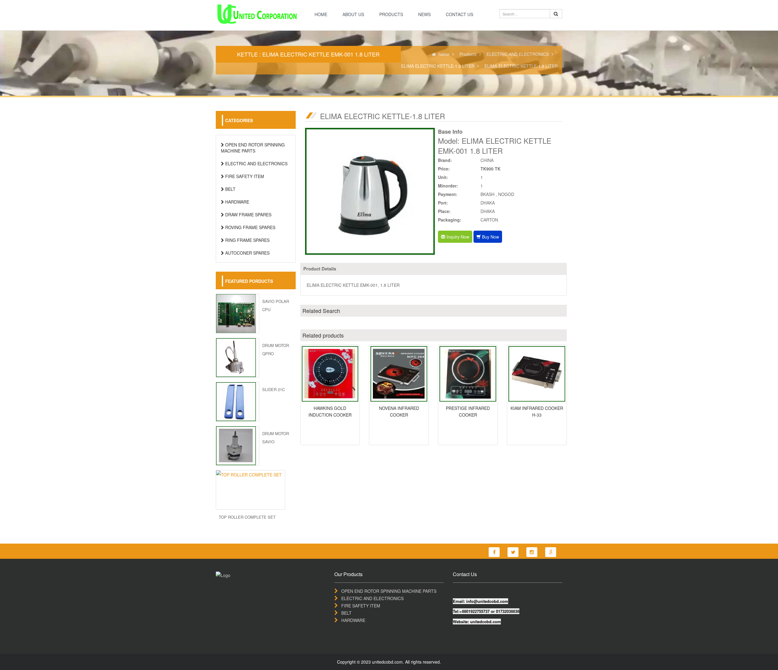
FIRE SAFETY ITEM (244, 176)
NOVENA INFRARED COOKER (399, 411)
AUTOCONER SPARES (247, 253)
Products (391, 14)
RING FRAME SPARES (247, 240)
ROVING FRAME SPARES (249, 227)
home (321, 14)
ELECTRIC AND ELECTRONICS (518, 54)
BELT (230, 189)
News (424, 14)
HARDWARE (236, 202)
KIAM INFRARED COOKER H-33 (537, 411)
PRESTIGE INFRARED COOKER (468, 411)
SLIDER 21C (273, 389)
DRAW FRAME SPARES (247, 214)
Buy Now (490, 237)
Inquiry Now (457, 237)
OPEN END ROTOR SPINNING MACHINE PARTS (253, 148)
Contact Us (459, 14)
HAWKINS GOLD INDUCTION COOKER (330, 411)
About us (353, 14)
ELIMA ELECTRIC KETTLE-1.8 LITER (437, 66)
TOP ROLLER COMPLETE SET (247, 517)
